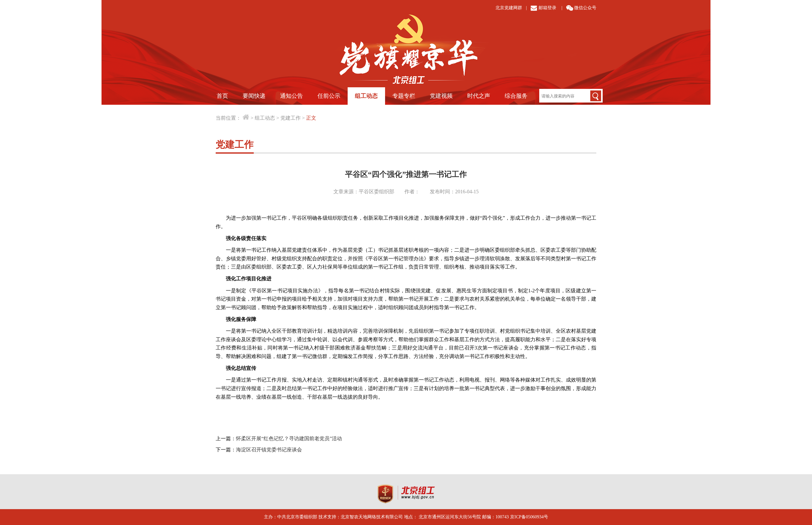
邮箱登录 (547, 7)
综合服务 (516, 96)
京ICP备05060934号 (529, 517)
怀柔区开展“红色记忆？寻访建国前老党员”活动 (289, 438)
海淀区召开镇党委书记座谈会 (269, 449)
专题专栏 (403, 96)
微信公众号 (585, 7)
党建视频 (441, 96)
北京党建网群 (508, 7)
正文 (311, 118)
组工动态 (366, 96)
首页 (222, 96)
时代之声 (478, 96)
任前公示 (329, 96)
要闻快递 (254, 96)
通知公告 (291, 96)
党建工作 (290, 118)
